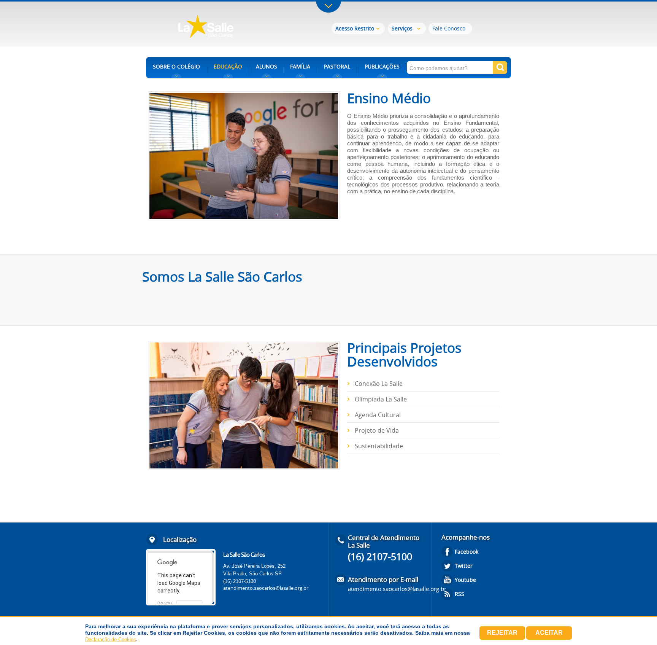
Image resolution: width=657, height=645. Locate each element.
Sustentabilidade (379, 446)
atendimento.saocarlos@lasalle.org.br (265, 587)
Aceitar (549, 632)
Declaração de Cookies (110, 639)
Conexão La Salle (379, 383)
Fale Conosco (448, 28)
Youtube (465, 579)
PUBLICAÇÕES (382, 66)
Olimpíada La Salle (381, 399)
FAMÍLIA (300, 66)
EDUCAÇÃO (228, 66)
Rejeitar (502, 632)
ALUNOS (266, 66)
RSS (459, 593)
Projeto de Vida (377, 430)
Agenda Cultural (378, 415)
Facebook (466, 551)
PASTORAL (337, 66)
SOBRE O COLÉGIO (176, 66)
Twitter (464, 565)
